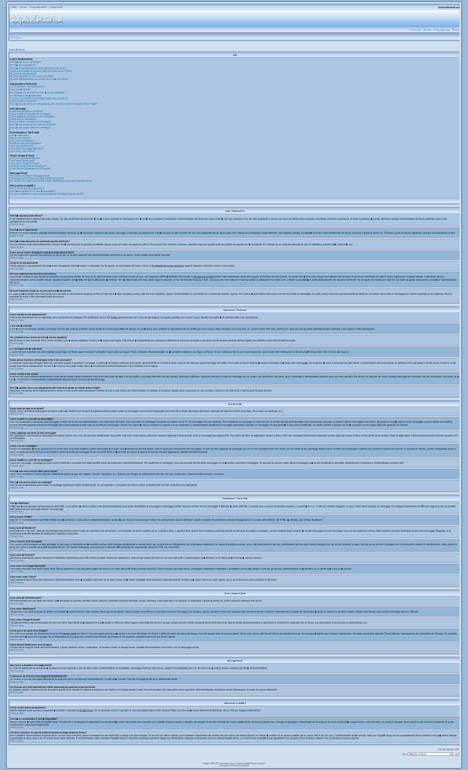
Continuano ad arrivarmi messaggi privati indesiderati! (37, 178)
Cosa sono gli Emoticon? (22, 140)
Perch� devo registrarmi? (23, 65)
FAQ (14, 7)
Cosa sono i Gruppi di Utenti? (24, 163)
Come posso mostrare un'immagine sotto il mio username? (39, 98)
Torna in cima (16, 224)
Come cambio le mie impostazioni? (27, 86)
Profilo (428, 30)
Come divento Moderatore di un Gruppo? (30, 168)
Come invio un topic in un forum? (26, 111)
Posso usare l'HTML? (20, 138)
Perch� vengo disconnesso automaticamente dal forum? (38, 68)
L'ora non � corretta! (20, 89)
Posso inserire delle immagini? (25, 143)
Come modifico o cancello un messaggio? (31, 114)
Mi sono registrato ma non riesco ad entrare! (32, 76)
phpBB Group (86, 710)
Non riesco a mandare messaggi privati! (30, 176)
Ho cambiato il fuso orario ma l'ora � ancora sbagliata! (37, 92)
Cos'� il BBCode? (19, 135)
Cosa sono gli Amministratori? (25, 158)
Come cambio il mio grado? (23, 101)
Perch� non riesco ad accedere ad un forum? (33, 124)
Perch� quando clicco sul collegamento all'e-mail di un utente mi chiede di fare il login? (53, 104)
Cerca (24, 7)
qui (61, 509)
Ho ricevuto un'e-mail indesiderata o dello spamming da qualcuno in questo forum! (51, 181)
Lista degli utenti (38, 7)
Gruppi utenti (56, 7)
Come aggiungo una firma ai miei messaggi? (32, 116)
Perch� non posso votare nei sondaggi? (30, 127)
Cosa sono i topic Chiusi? (22, 151)
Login (457, 30)
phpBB (247, 763)
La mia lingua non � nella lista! (25, 95)
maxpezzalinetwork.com (449, 7)
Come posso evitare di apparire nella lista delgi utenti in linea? (41, 71)
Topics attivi (416, 30)
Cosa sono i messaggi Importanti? (27, 148)
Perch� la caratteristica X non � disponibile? (33, 191)
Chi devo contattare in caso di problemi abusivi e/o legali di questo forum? (46, 194)
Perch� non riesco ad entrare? (25, 62)
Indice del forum (17, 50)
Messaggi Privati (443, 30)
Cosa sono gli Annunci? (22, 146)
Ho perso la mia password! (23, 73)
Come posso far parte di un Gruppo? (28, 166)
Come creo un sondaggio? (23, 119)
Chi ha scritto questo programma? (27, 188)
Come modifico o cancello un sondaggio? (30, 121)
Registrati (17, 38)
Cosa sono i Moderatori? (22, 161)
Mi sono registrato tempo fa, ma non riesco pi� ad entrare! (39, 79)
